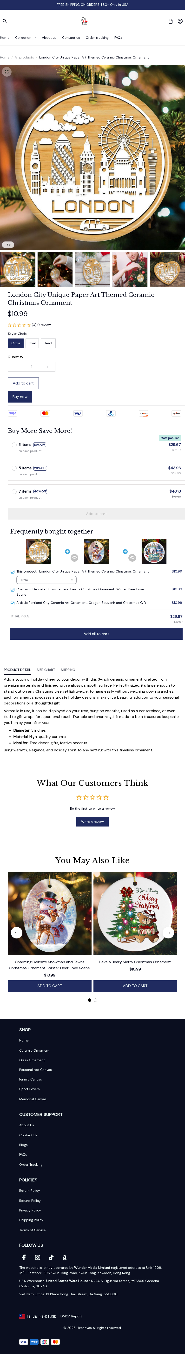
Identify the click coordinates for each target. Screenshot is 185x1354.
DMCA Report (71, 1316)
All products (24, 57)
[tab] (89, 1000)
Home (4, 57)
